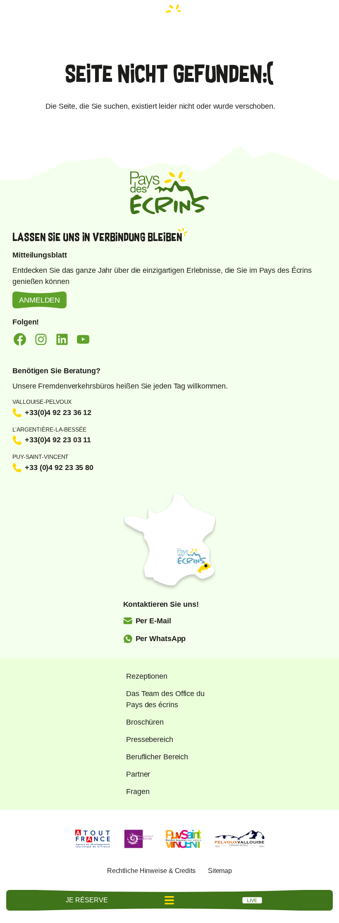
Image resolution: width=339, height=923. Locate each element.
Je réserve (86, 900)
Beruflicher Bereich (157, 757)
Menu (169, 900)
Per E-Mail (153, 621)
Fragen (137, 791)
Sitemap (220, 870)
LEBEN (252, 900)
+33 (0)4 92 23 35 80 (59, 467)
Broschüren (145, 722)
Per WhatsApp (161, 638)
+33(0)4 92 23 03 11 (58, 440)
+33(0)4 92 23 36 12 (58, 412)
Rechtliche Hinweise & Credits (151, 870)
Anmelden (39, 300)
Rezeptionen (146, 676)
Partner (138, 774)
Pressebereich (149, 739)
